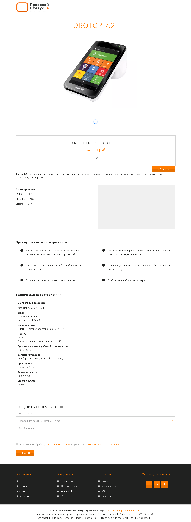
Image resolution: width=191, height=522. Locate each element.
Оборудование (140, 7)
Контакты (159, 7)
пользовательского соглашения (103, 444)
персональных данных (58, 444)
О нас (105, 7)
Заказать (163, 169)
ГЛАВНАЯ (95, 7)
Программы (120, 7)
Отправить (25, 453)
